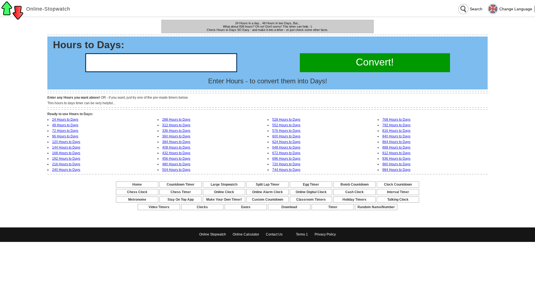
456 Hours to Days (176, 159)
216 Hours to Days (66, 164)
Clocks (202, 207)
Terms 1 (302, 234)
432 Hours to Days (176, 153)
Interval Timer (398, 192)
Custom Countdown (267, 200)
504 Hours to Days (176, 170)
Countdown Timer (180, 184)
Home (137, 184)
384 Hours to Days (176, 142)
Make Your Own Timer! (224, 200)
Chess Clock (137, 192)
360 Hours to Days (176, 136)
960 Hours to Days (396, 164)
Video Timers (159, 207)
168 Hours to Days (66, 153)
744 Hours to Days (286, 170)
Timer (332, 207)
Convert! (375, 62)
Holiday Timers (354, 200)
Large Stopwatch (224, 184)
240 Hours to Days (66, 170)
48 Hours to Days (65, 125)
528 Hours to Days (286, 120)
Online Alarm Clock (267, 192)
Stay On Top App (180, 200)
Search (476, 9)
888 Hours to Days (396, 147)
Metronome (137, 200)
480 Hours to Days (176, 164)
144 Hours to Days (66, 147)
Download (289, 207)
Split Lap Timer (267, 184)
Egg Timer (311, 184)
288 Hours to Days (176, 120)
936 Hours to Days (396, 159)
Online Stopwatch (212, 234)
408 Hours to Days (176, 147)
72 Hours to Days (65, 131)
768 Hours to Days (396, 120)
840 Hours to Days (396, 136)
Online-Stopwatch (48, 9)
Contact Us (274, 234)
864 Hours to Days (396, 142)
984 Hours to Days (396, 170)
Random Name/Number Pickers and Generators (376, 207)
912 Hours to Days (396, 153)
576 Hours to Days (286, 131)
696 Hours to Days (286, 159)
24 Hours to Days (65, 120)
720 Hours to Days (286, 164)
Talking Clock (397, 200)
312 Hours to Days (176, 125)
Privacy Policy (325, 234)
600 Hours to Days (286, 136)
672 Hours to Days (286, 153)
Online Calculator (246, 234)
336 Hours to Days (176, 131)
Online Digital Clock (311, 192)
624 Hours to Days (286, 142)
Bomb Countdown (355, 184)
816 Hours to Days (396, 131)
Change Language (515, 9)
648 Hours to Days (286, 147)
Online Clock (224, 192)
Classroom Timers (311, 200)
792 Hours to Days (396, 125)
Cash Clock (354, 192)
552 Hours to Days (286, 125)
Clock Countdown (398, 184)
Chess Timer (181, 192)
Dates (246, 207)
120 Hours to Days (66, 142)
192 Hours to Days (66, 159)
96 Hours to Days (65, 136)
